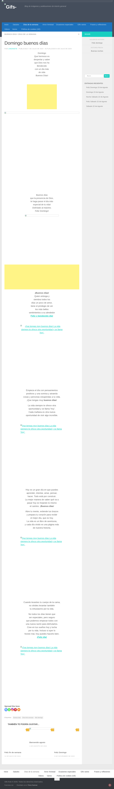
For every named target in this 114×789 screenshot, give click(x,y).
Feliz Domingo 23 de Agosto (97, 87)
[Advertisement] (42, 96)
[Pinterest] (15, 709)
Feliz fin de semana (12, 752)
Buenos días (10, 34)
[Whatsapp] (9, 709)
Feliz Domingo (60, 752)
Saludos (16, 25)
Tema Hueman (32, 785)
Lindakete (12, 49)
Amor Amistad (48, 25)
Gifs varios (82, 25)
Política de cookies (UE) (30, 29)
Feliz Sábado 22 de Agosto (96, 101)
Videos (7, 29)
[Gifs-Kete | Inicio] (13, 7)
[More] (19, 709)
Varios (14, 29)
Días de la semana (30, 25)
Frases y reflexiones (98, 25)
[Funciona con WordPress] (14, 785)
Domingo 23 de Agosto (95, 92)
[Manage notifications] (109, 785)
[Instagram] (12, 709)
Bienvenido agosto (37, 742)
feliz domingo (39, 717)
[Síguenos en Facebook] (108, 34)
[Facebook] (6, 709)
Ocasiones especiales (64, 25)
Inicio (6, 25)
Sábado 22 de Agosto (94, 106)
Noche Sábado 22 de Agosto (97, 97)
